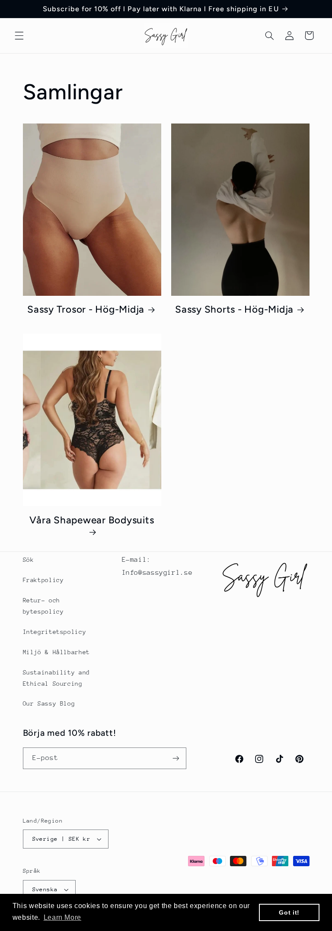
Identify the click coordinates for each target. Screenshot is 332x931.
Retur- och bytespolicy (43, 606)
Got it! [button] (289, 912)
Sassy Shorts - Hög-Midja (234, 309)
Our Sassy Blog (49, 703)
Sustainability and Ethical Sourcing (56, 678)
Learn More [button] (62, 917)
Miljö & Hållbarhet (56, 652)
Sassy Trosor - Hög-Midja (85, 309)
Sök (28, 559)
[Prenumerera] (175, 758)
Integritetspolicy (54, 631)
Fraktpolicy (43, 579)
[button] (19, 35)
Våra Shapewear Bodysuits (91, 520)
